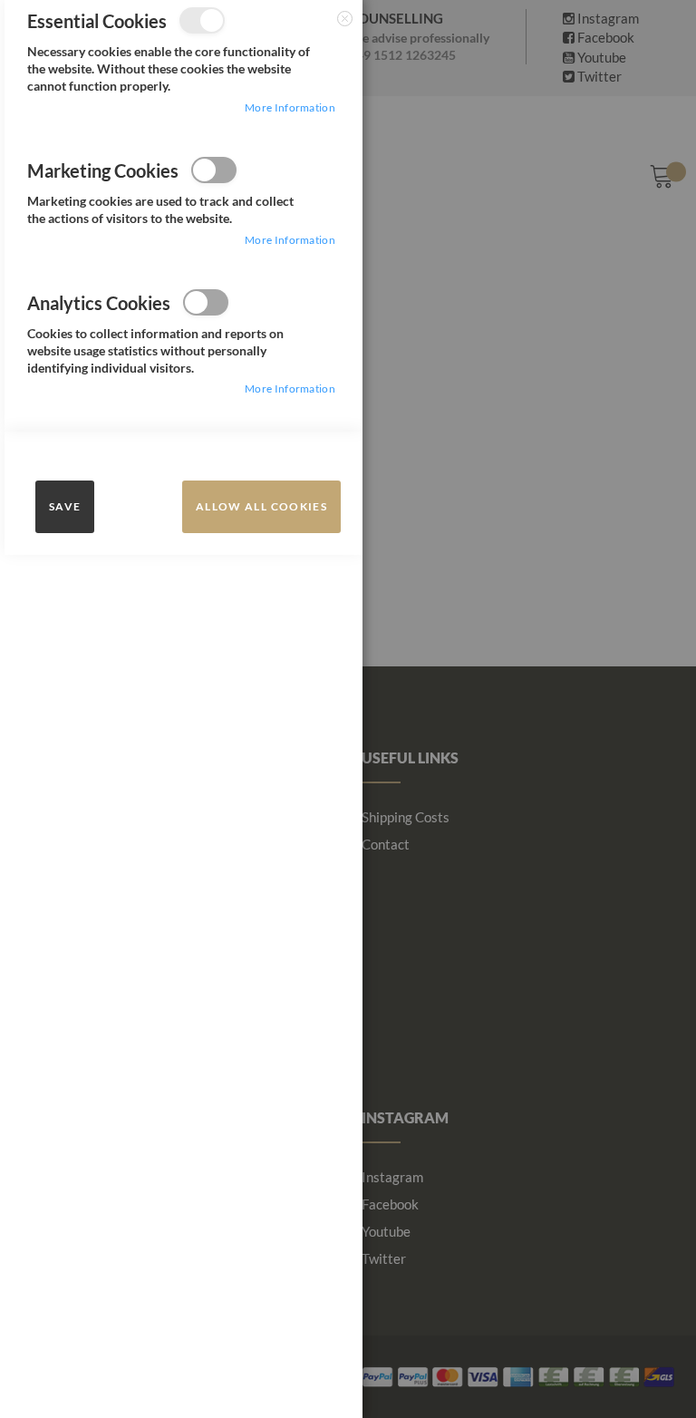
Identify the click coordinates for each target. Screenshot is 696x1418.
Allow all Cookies (261, 506)
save (65, 506)
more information (290, 107)
